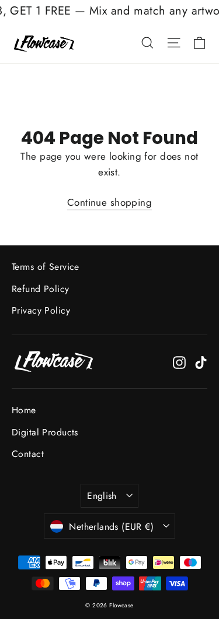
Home (24, 410)
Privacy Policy (41, 310)
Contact (28, 453)
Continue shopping (109, 202)
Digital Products (45, 432)
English (102, 495)
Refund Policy (40, 289)
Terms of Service (45, 266)
